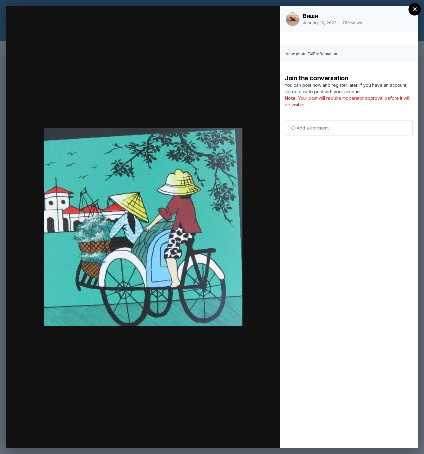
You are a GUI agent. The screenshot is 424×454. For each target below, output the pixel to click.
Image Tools (216, 436)
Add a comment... (313, 127)
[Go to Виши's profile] (293, 19)
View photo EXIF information (311, 53)
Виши (310, 16)
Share (258, 436)
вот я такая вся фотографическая (81, 22)
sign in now (296, 91)
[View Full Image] (268, 17)
